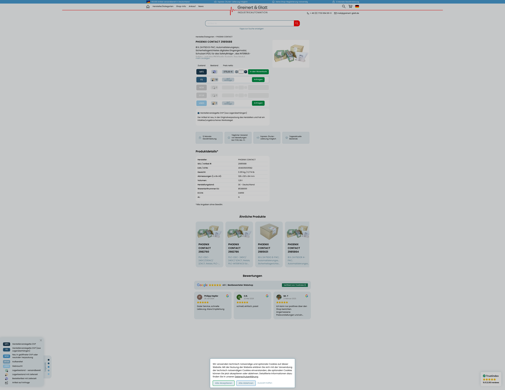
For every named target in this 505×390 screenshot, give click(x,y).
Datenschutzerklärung (246, 376)
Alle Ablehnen (246, 383)
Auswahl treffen (264, 383)
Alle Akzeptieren (223, 383)
